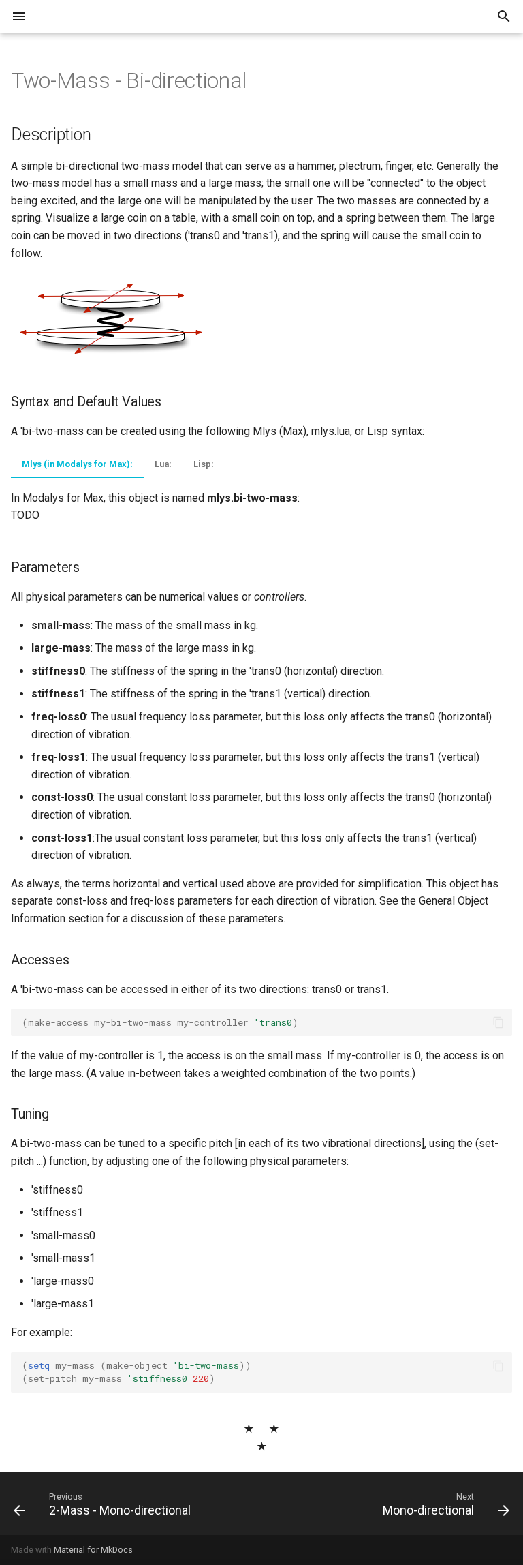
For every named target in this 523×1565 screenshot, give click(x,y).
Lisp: (203, 464)
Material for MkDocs (93, 1550)
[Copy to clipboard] (498, 1022)
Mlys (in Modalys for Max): (77, 464)
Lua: (163, 464)
